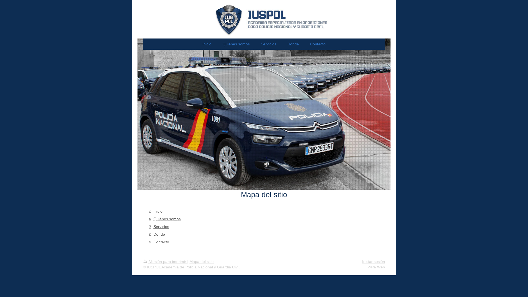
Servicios (161, 226)
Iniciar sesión (373, 261)
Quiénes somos (167, 219)
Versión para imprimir (167, 261)
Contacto (161, 242)
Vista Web (376, 267)
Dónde (159, 234)
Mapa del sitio (201, 261)
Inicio (158, 211)
